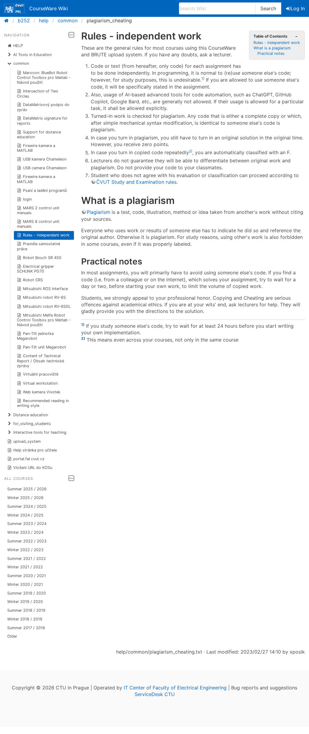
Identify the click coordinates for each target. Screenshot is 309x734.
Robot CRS (33, 280)
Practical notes (271, 53)
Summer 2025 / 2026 (26, 489)
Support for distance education (39, 134)
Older (12, 636)
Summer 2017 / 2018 (26, 628)
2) (190, 151)
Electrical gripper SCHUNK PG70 (35, 268)
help (44, 20)
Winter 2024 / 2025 (25, 515)
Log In (298, 8)
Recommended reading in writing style (43, 403)
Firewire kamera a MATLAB (36, 148)
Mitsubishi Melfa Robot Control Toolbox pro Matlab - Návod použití (44, 320)
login (27, 199)
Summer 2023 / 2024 (26, 523)
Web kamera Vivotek (41, 392)
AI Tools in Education (32, 54)
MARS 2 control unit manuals (38, 210)
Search (268, 8)
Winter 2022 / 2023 (25, 550)
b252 (24, 20)
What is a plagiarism (272, 48)
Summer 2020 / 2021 (26, 575)
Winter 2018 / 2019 (24, 619)
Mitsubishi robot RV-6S (44, 297)
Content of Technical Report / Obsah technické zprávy (40, 361)
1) (202, 78)
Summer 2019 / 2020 (26, 593)
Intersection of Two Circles (38, 93)
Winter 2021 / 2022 (25, 567)
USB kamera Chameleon (44, 159)
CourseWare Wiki (48, 8)
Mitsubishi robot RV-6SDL (47, 306)
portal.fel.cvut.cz (28, 459)
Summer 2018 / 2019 (26, 610)
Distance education (30, 415)
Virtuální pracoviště (40, 374)
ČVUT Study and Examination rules (136, 182)
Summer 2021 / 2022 (26, 558)
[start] (8, 20)
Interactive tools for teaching (39, 432)
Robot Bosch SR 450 (42, 257)
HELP (18, 45)
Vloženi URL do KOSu (32, 467)
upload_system (27, 441)
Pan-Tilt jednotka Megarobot (35, 336)
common (68, 20)
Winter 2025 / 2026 (25, 497)
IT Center (134, 688)
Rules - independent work (46, 235)
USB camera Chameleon (44, 168)
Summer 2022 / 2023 (26, 541)
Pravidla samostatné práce (38, 246)
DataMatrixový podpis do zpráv (43, 107)
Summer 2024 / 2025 (26, 506)
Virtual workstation (40, 383)
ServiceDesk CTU (155, 694)
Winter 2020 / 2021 (25, 584)
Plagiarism (98, 212)
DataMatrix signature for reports (42, 120)
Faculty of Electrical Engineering (190, 688)
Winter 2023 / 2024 (25, 532)
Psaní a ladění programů (45, 190)
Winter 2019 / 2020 (25, 601)
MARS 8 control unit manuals (38, 224)
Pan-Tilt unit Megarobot (44, 347)
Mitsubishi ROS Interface (45, 288)
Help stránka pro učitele (35, 450)
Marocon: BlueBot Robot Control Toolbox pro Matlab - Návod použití (44, 77)
